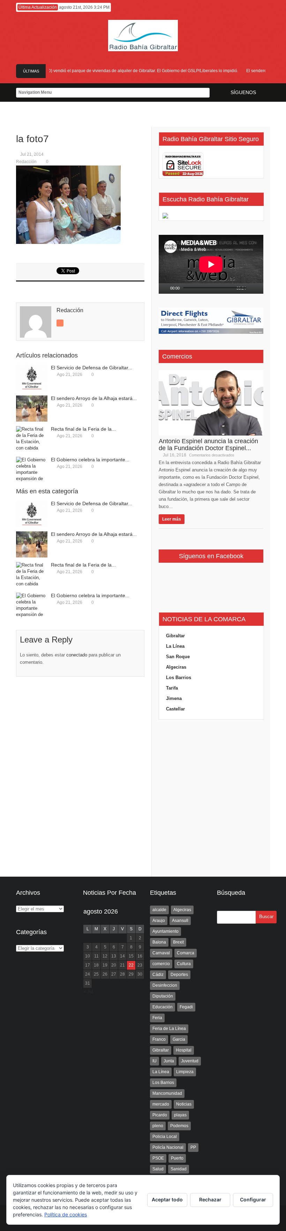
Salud (158, 1169)
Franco (159, 1039)
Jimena (174, 698)
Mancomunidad (167, 1093)
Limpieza (185, 1071)
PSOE (158, 1158)
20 (113, 965)
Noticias (183, 1104)
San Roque (178, 656)
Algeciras (176, 667)
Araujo (158, 920)
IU (154, 1061)
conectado (76, 654)
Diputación (162, 996)
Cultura (184, 963)
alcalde (159, 909)
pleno (157, 1125)
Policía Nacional (167, 1147)
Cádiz (158, 974)
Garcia (179, 1039)
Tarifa (172, 688)
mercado (160, 1104)
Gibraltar (175, 635)
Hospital (183, 1050)
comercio (161, 963)
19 (105, 965)
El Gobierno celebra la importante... (90, 459)
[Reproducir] (164, 288)
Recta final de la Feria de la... (83, 429)
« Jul (88, 991)
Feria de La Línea (169, 1028)
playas (180, 1115)
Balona (159, 942)
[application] (211, 264)
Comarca (185, 953)
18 (96, 965)
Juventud (189, 1061)
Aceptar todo (167, 1199)
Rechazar (210, 1199)
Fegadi (186, 1007)
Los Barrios (178, 677)
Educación (162, 1007)
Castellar (175, 708)
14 (122, 956)
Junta (169, 1061)
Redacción (26, 161)
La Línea (175, 646)
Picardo (159, 1115)
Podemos (179, 1125)
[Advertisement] (211, 798)
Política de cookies (65, 1214)
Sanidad (179, 1169)
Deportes (179, 974)
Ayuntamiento (165, 931)
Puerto (177, 1158)
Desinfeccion (164, 985)
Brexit (178, 942)
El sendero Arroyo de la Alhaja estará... (94, 398)
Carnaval (161, 953)
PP (193, 1147)
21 (122, 965)
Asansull (180, 920)
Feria (157, 1017)
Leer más (171, 519)
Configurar (253, 1199)
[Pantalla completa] (261, 288)
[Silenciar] (252, 288)
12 (105, 956)
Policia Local (164, 1136)
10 (87, 956)
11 (96, 956)
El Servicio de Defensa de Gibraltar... (91, 367)
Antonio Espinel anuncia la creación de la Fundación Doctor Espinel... (208, 445)
